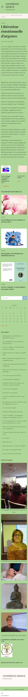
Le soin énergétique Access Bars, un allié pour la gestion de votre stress (15, 422)
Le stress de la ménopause (10, 388)
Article (3, 23)
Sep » (7, 325)
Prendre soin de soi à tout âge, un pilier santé (14, 353)
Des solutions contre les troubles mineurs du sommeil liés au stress (15, 403)
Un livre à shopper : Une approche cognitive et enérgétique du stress (13, 416)
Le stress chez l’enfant (9, 407)
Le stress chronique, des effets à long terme (13, 397)
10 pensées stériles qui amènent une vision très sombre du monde (13, 384)
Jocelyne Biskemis (5, 695)
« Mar (2, 325)
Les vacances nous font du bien (12, 375)
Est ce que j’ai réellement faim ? (12, 449)
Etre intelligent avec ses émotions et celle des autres (13, 221)
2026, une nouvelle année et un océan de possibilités (14, 370)
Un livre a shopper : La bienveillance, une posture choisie (13, 288)
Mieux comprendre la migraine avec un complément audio (14, 359)
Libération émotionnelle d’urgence (13, 411)
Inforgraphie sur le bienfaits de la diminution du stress (12, 255)
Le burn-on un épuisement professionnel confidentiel (14, 365)
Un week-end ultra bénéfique (11, 379)
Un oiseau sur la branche (10, 392)
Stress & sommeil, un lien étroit (12, 453)
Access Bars (6, 438)
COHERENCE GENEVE (12, 5)
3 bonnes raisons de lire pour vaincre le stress (14, 433)
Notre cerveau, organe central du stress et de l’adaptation (14, 427)
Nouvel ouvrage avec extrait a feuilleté (14, 445)
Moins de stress (7, 442)
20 (13, 318)
